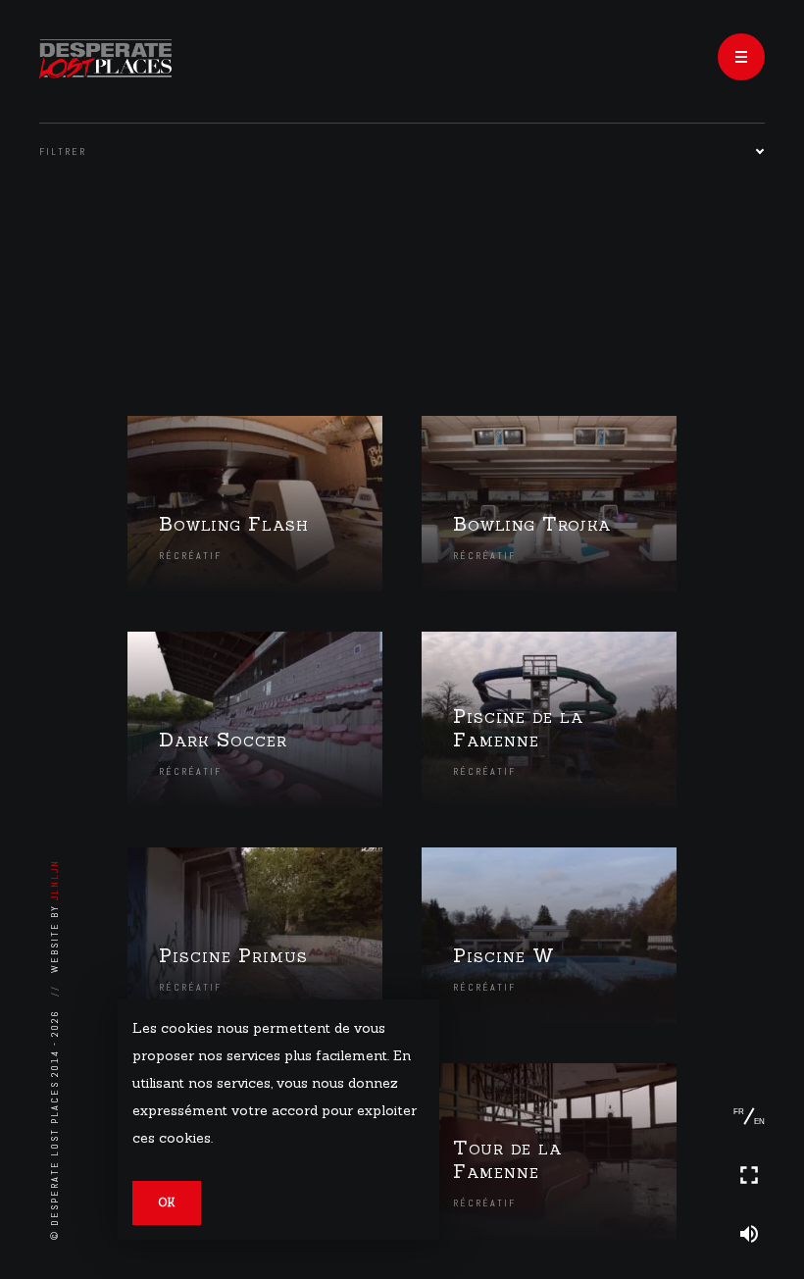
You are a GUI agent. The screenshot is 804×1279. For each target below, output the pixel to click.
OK (167, 1202)
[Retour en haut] (749, 1057)
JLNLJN (54, 879)
